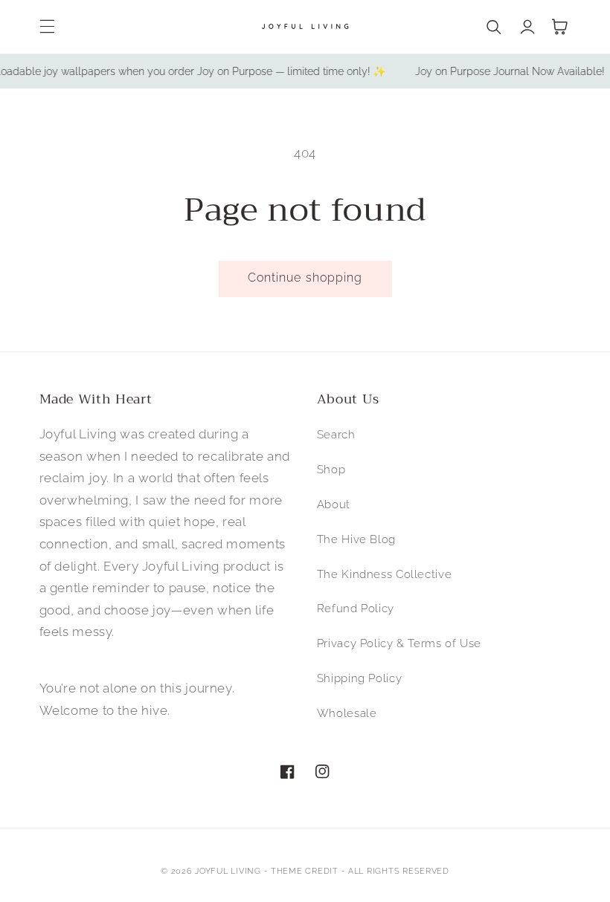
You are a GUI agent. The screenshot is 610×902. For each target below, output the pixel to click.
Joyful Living (228, 870)
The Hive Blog (356, 539)
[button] (47, 27)
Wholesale (347, 713)
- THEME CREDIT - (306, 870)
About (333, 504)
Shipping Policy (359, 678)
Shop (331, 469)
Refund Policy (355, 608)
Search (336, 434)
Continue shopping (305, 277)
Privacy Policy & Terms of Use (399, 643)
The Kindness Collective (384, 574)
